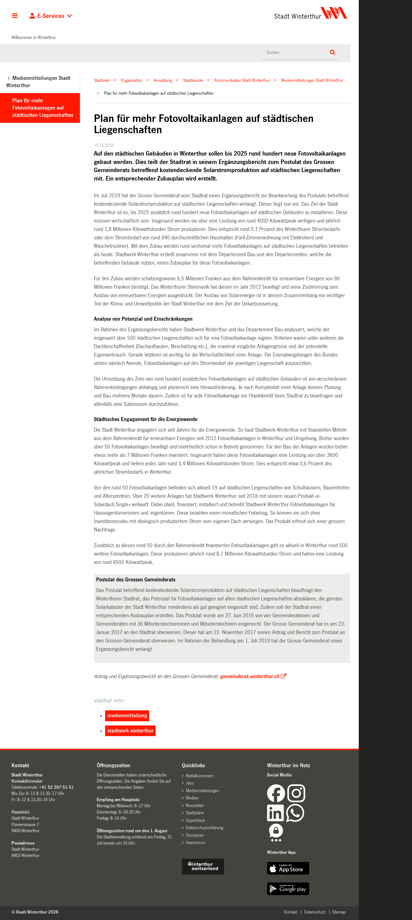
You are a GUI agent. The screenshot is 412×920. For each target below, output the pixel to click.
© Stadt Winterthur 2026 (34, 912)
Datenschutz (314, 912)
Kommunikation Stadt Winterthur (242, 80)
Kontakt (290, 912)
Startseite (102, 80)
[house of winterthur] (203, 873)
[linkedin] (276, 820)
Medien (192, 798)
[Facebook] (277, 800)
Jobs (190, 783)
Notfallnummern (199, 775)
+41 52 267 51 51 (56, 787)
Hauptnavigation (14, 16)
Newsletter (195, 805)
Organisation (131, 80)
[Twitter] (305, 800)
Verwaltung (162, 80)
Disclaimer (195, 835)
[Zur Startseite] (258, 13)
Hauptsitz (20, 812)
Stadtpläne (195, 812)
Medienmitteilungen (202, 790)
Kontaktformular (26, 781)
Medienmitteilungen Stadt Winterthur (312, 80)
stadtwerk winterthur (130, 731)
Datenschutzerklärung (204, 827)
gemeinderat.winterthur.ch (249, 676)
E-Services (51, 16)
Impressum (195, 842)
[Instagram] (296, 800)
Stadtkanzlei (193, 80)
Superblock (195, 820)
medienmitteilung (127, 715)
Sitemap (339, 912)
